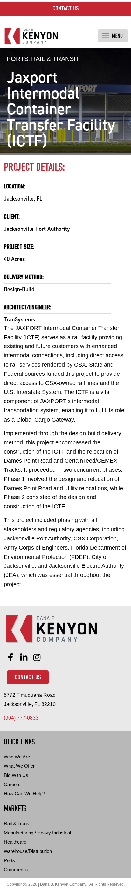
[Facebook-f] (10, 657)
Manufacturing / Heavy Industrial (37, 832)
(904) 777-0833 (21, 718)
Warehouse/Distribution (28, 851)
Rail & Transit (55, 58)
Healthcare (15, 842)
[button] (113, 36)
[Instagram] (37, 657)
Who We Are (17, 756)
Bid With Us (16, 775)
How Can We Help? (24, 793)
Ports (17, 58)
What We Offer (19, 766)
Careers (12, 784)
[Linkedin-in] (24, 657)
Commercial (16, 869)
